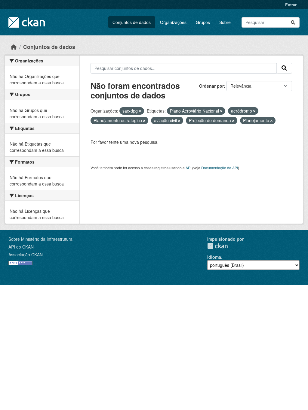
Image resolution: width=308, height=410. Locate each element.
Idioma (214, 257)
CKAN (217, 246)
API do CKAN (21, 247)
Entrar (291, 5)
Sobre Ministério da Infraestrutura (40, 239)
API (188, 167)
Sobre (225, 22)
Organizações (173, 22)
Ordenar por (211, 86)
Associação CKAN (25, 255)
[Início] (14, 46)
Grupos (203, 22)
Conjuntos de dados (131, 22)
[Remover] (140, 111)
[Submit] (293, 22)
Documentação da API (219, 167)
